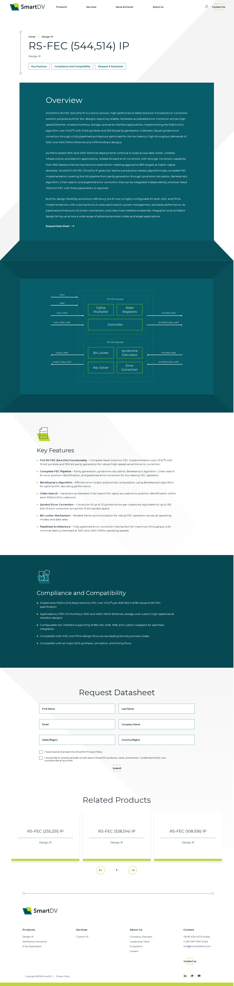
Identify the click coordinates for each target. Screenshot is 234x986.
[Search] (207, 7)
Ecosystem (136, 946)
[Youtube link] (199, 976)
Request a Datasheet (110, 66)
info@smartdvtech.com (197, 946)
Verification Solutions (34, 941)
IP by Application (32, 946)
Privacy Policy (63, 976)
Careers (134, 951)
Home (34, 36)
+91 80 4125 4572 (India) (196, 936)
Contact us (190, 961)
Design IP (47, 36)
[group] (45, 836)
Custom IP (82, 936)
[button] (100, 870)
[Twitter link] (192, 976)
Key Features (39, 66)
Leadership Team (140, 941)
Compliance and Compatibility (72, 66)
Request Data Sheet (57, 226)
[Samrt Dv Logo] (27, 7)
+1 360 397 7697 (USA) (195, 941)
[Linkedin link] (185, 976)
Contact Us (218, 7)
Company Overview (141, 936)
